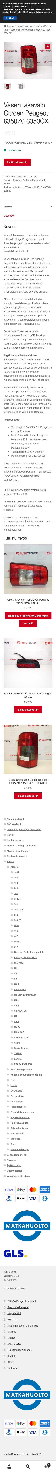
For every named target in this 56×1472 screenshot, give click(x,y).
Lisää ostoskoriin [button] (28, 709)
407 (16, 936)
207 (16, 893)
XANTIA (18, 1053)
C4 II (16, 1005)
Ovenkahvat (17, 1090)
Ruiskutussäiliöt (19, 1122)
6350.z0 (38, 187)
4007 (16, 925)
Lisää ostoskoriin (17, 162)
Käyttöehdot (14, 1313)
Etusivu (10, 25)
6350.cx (29, 187)
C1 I (16, 968)
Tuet (13, 1144)
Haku (28, 1466)
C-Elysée (18, 962)
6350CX (47, 187)
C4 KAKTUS (20, 1010)
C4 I (16, 1000)
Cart (43, 1463)
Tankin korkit (17, 1133)
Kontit (10, 834)
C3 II (16, 984)
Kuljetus (12, 1319)
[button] (47, 46)
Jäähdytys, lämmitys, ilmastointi (24, 829)
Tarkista (12, 1356)
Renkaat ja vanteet (17, 856)
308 (16, 914)
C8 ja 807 (19, 1032)
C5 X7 (17, 1026)
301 (16, 904)
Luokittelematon (15, 840)
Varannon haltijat (20, 1149)
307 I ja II (18, 909)
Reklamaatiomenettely (20, 1350)
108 (16, 882)
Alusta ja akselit (15, 818)
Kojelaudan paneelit (21, 1069)
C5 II (16, 1021)
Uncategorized (14, 1170)
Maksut (12, 1331)
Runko (20, 25)
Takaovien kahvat (20, 1128)
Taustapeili (16, 1138)
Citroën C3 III (21, 1037)
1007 (16, 872)
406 (16, 930)
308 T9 (17, 920)
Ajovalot (29, 25)
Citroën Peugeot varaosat (22, 1301)
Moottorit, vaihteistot (18, 850)
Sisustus (11, 1160)
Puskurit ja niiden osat (23, 1112)
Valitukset (13, 1368)
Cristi (17, 1042)
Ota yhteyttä (14, 1344)
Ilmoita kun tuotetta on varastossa (28, 615)
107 (16, 877)
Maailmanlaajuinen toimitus (23, 1325)
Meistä (11, 1337)
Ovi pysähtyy (18, 1096)
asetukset (48, 12)
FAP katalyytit (14, 824)
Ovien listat (17, 1101)
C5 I (16, 1016)
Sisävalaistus (21, 1048)
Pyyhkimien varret (20, 1117)
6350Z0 (7, 190)
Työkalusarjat (14, 1165)
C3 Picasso (20, 989)
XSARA (18, 1058)
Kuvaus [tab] (8, 206)
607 (16, 946)
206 (16, 888)
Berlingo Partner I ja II (34, 180)
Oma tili (9, 1466)
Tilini (10, 1362)
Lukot (14, 1085)
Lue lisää (28, 623)
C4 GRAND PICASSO (25, 994)
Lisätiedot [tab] (9, 215)
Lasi (13, 1080)
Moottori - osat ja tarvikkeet (21, 845)
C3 (15, 978)
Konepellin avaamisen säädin (26, 1074)
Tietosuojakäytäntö (18, 1307)
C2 (15, 973)
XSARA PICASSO (23, 1064)
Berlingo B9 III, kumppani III (28, 952)
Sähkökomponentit (17, 1154)
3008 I (17, 898)
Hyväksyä (10, 18)
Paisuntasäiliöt (18, 1106)
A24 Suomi (12, 1454)
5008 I (17, 941)
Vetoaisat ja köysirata (18, 1176)
